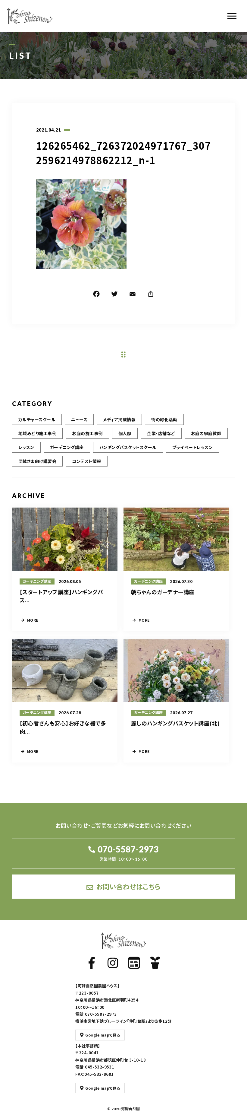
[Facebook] (96, 295)
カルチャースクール (36, 419)
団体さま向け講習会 (37, 461)
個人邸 (124, 433)
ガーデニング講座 (67, 447)
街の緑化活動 (164, 419)
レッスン (26, 447)
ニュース (79, 419)
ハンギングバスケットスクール (128, 447)
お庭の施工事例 (87, 433)
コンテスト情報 (86, 461)
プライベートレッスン (192, 447)
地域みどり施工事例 (37, 433)
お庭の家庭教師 (206, 433)
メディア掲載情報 (119, 419)
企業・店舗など (161, 433)
